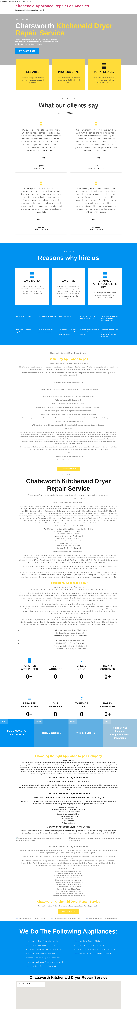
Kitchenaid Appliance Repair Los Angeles (52, 6)
